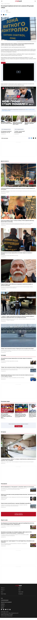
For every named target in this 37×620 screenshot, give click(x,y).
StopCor (7, 10)
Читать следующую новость (19, 129)
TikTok (9, 110)
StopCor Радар (3, 593)
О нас (2, 598)
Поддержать (19, 426)
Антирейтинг (20, 593)
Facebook (30, 109)
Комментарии (5, 138)
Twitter (3, 110)
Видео (19, 587)
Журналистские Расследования (6, 602)
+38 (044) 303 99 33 (18, 514)
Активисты (3, 604)
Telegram (27, 109)
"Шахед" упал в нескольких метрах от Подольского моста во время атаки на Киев (17, 348)
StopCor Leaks (4, 520)
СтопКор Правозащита (4, 600)
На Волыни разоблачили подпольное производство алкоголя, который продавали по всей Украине (18, 189)
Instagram (5, 110)
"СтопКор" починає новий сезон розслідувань (19, 132)
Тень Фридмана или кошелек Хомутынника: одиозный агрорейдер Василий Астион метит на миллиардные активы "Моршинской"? (17, 524)
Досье (2, 591)
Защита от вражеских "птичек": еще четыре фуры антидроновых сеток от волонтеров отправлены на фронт (7, 415)
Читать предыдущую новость (6, 129)
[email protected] (9, 615)
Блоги (19, 589)
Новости (2, 589)
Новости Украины (7, 3)
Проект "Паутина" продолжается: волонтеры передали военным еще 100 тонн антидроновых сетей (20, 414)
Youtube (33, 109)
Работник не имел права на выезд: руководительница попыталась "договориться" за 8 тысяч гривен (18, 495)
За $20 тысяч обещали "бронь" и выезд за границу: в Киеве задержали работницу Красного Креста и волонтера (17, 221)
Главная (2, 3)
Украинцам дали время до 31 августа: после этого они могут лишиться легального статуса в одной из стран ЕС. (17, 375)
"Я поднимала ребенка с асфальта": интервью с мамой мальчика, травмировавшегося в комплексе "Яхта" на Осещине (18, 459)
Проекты (2, 587)
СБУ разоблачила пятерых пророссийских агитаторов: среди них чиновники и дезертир (16, 253)
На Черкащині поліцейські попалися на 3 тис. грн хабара (6, 132)
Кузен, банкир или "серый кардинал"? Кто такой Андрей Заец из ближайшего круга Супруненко (17, 541)
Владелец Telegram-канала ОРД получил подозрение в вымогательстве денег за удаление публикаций (17, 284)
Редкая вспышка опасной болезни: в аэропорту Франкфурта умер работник (16, 503)
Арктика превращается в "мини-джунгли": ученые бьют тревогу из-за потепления (17, 486)
